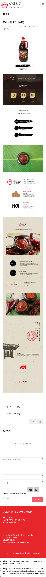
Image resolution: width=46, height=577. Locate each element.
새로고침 (36, 489)
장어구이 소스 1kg (13, 413)
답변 (40, 422)
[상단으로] (40, 571)
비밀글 (7, 498)
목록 (32, 422)
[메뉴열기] (43, 4)
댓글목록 (6, 430)
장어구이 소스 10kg (14, 407)
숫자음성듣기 (30, 489)
